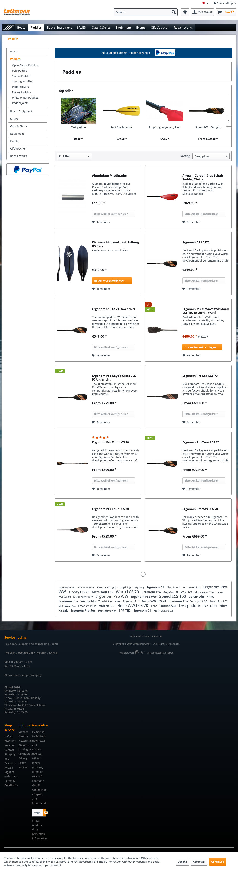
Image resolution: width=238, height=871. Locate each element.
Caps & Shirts (18, 126)
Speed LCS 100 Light (208, 127)
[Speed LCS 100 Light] (208, 111)
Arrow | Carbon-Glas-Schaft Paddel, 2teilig (202, 177)
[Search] (174, 12)
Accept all (199, 861)
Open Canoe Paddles (25, 65)
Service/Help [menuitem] (225, 3)
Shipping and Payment (10, 759)
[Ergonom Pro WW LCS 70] (163, 530)
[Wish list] (185, 12)
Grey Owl (168, 592)
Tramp (124, 610)
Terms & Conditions (10, 783)
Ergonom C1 (155, 587)
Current (23, 731)
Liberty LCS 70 (79, 592)
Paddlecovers (20, 87)
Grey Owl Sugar (107, 587)
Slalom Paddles (21, 76)
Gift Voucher (18, 148)
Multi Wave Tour (205, 592)
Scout (118, 601)
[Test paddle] (78, 111)
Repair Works (18, 156)
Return (8, 767)
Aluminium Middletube (109, 176)
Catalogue (24, 749)
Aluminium (174, 587)
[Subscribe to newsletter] (44, 813)
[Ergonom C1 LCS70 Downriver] (72, 330)
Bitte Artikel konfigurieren (111, 214)
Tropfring (125, 587)
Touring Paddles (22, 81)
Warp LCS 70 (128, 591)
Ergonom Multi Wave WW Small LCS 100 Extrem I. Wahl (205, 311)
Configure (217, 861)
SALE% (14, 119)
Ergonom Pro (152, 592)
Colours (23, 736)
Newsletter (24, 740)
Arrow (210, 597)
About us (24, 745)
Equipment (17, 133)
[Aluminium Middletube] (72, 196)
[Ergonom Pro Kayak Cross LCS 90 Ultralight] (72, 396)
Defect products (10, 739)
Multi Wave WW (83, 597)
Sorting (185, 156)
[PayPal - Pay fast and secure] (28, 169)
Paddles (15, 59)
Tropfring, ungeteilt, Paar (165, 127)
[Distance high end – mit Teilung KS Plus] (72, 263)
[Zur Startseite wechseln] (8, 27)
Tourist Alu (105, 601)
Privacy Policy (22, 760)
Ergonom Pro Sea (83, 610)
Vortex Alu (197, 597)
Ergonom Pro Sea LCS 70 (200, 376)
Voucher (9, 745)
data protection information (39, 834)
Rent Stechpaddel (121, 127)
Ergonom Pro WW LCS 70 (200, 509)
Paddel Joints (20, 103)
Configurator (24, 753)
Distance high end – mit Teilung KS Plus (115, 244)
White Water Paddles (25, 97)
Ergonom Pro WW (112, 596)
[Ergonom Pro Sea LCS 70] (163, 396)
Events (14, 141)
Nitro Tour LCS (103, 592)
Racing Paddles (21, 92)
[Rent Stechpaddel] (122, 111)
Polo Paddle (19, 70)
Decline (182, 861)
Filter (66, 156)
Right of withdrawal (10, 774)
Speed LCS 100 (173, 596)
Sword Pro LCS (219, 601)
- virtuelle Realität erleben (159, 652)
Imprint (23, 767)
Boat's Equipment (21, 111)
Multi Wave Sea (67, 587)
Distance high (192, 587)
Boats (13, 51)
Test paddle (78, 127)
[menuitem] (146, 12)
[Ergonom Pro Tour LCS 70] (72, 463)
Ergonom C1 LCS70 (195, 242)
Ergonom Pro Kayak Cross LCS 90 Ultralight (114, 377)
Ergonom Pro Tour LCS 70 (110, 442)
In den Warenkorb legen (109, 280)
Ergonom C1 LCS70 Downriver (113, 309)
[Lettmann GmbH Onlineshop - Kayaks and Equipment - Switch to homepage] (17, 13)
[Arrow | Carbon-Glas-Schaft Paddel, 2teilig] (163, 196)
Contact (9, 750)
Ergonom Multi (87, 606)
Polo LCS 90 (210, 606)
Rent (154, 606)
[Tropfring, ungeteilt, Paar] (165, 111)
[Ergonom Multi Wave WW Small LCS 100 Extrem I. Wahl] (163, 330)
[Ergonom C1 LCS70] (163, 263)
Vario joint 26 (86, 587)
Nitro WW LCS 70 (154, 601)
